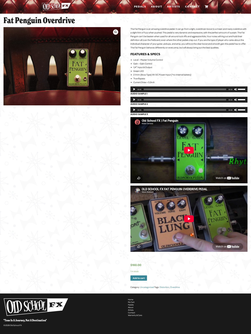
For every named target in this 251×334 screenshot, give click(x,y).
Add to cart (139, 278)
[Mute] (235, 89)
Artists (173, 6)
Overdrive (175, 287)
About (156, 6)
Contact (192, 6)
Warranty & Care (135, 315)
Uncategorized (147, 287)
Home (130, 299)
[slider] (242, 89)
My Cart (131, 302)
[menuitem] (140, 7)
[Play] (134, 89)
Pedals (140, 6)
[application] (189, 89)
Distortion (164, 287)
